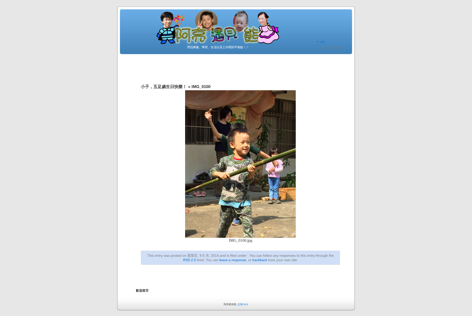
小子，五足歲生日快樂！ (164, 86)
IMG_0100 (201, 86)
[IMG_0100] (240, 236)
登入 (323, 42)
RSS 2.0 (189, 260)
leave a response (232, 260)
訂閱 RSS (243, 304)
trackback (259, 260)
